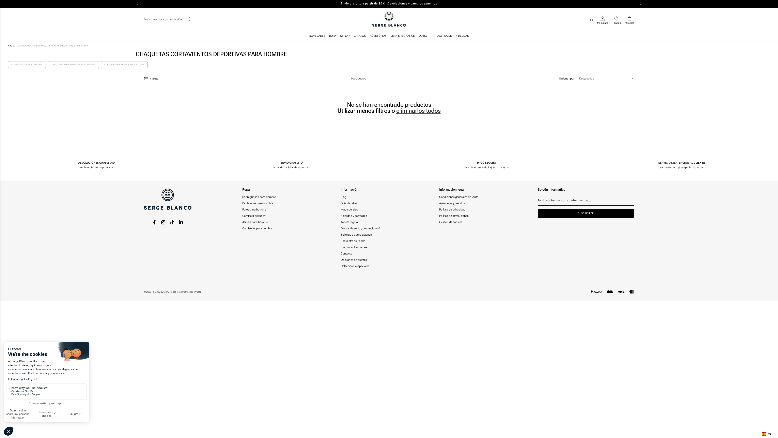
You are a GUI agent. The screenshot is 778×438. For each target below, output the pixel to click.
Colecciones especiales (355, 266)
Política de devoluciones (454, 215)
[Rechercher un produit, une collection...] (187, 19)
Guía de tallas (349, 203)
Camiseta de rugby (253, 215)
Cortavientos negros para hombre (124, 64)
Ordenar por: (567, 78)
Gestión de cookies (450, 222)
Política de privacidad (452, 209)
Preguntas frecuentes (354, 247)
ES (769, 434)
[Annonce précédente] (137, 4)
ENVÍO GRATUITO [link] (291, 162)
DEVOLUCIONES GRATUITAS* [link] (96, 162)
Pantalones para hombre (257, 203)
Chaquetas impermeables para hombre (73, 64)
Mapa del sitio (349, 209)
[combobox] (167, 19)
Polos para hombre (254, 209)
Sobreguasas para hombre (259, 197)
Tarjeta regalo (349, 222)
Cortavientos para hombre (30, 45)
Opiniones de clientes (354, 259)
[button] (332, 37)
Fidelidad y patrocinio (354, 215)
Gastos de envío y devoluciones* (360, 228)
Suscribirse (586, 213)
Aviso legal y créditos (452, 203)
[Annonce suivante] (640, 4)
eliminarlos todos (418, 111)
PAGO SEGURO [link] (486, 162)
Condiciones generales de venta (458, 197)
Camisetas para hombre (257, 228)
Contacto (346, 253)
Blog (343, 197)
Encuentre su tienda (353, 241)
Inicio (11, 45)
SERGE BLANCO (161, 292)
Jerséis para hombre (255, 222)
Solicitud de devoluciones (356, 234)
